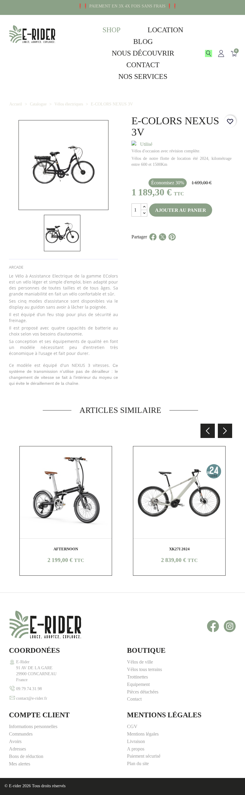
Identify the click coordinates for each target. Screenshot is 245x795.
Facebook (213, 626)
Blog (143, 41)
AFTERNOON (65, 549)
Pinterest (172, 244)
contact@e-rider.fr (31, 698)
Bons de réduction (26, 756)
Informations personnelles (33, 726)
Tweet (162, 244)
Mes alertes (19, 763)
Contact (143, 65)
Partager (153, 244)
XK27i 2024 (179, 549)
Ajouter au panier (180, 210)
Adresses (17, 748)
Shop (111, 30)
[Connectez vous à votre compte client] (221, 53)
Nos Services (142, 76)
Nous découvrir (143, 53)
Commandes (21, 733)
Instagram (230, 626)
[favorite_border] (230, 121)
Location (165, 30)
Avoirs (15, 741)
